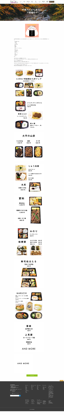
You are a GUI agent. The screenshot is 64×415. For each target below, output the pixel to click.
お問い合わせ (52, 1)
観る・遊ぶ (28, 2)
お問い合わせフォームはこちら (15, 393)
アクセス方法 (27, 403)
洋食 (26, 389)
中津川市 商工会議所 (39, 402)
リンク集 (32, 402)
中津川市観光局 (50, 402)
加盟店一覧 (43, 2)
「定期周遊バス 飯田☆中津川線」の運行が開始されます (50, 394)
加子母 (49, 401)
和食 (26, 388)
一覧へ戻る (32, 375)
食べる (24, 2)
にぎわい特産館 (27, 401)
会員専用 (47, 2)
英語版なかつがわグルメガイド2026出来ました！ (50, 397)
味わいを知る (33, 400)
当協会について (33, 401)
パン (43, 386)
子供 (31, 388)
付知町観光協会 (44, 401)
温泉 (37, 386)
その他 (26, 392)
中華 (26, 391)
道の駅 (43, 388)
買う (36, 2)
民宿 (37, 388)
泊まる (32, 2)
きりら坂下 (44, 402)
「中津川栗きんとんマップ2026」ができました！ (50, 389)
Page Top (62, 380)
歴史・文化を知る (27, 400)
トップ (20, 2)
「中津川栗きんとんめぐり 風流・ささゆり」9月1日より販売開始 (50, 392)
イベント (40, 2)
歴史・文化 (32, 386)
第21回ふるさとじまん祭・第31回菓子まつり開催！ (50, 387)
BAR (26, 386)
